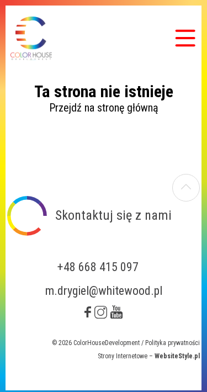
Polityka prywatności (172, 343)
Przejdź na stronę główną (103, 107)
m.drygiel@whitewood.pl (103, 291)
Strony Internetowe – (149, 356)
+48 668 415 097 (98, 267)
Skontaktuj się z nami (113, 215)
